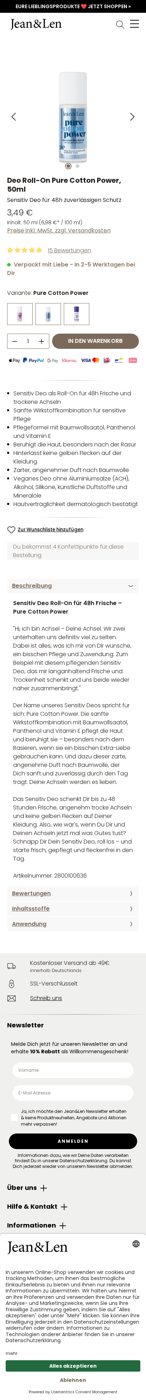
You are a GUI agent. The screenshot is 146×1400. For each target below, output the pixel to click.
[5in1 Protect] (76, 314)
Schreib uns (46, 998)
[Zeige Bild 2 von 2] (77, 166)
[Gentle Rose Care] (20, 314)
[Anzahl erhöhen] (41, 341)
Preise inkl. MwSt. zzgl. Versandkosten (59, 230)
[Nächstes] (132, 117)
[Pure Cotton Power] (48, 314)
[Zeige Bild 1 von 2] (68, 166)
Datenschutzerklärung (83, 1161)
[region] (73, 117)
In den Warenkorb (95, 341)
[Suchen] (120, 24)
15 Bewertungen (69, 250)
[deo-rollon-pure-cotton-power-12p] (73, 117)
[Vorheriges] (14, 117)
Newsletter (25, 1025)
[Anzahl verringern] (14, 341)
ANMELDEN (73, 1141)
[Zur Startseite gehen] (73, 24)
